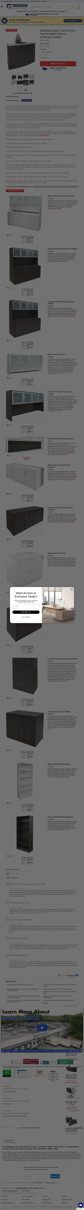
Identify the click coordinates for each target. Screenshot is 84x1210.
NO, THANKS (26, 617)
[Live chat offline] (80, 1205)
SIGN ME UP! (26, 612)
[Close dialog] (71, 589)
